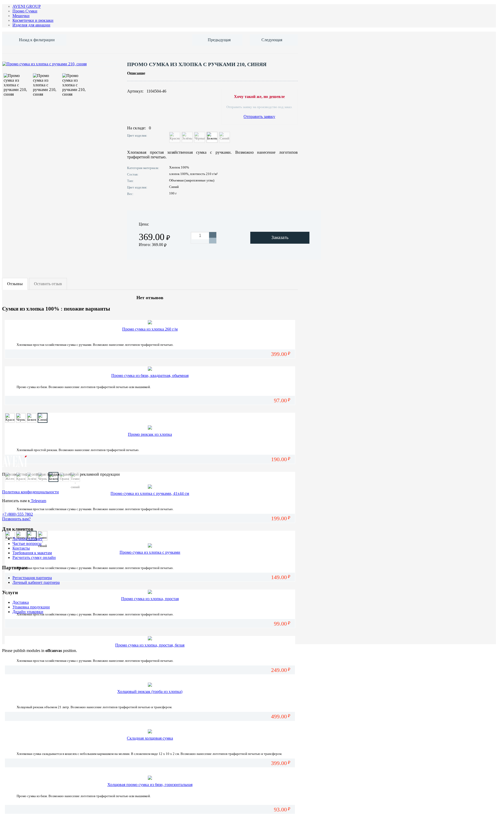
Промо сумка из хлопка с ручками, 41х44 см (149, 493)
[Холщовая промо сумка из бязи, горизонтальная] (150, 778)
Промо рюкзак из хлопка (150, 434)
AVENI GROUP (26, 6)
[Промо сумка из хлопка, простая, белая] (150, 638)
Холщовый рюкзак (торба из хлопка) (149, 691)
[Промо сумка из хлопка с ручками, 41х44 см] (150, 487)
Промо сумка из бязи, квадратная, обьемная (150, 375)
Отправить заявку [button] (259, 116)
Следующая (271, 40)
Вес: (130, 194)
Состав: (133, 174)
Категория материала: (143, 168)
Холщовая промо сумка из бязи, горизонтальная (149, 784)
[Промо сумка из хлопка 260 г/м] (150, 322)
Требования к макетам (32, 553)
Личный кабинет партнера (36, 582)
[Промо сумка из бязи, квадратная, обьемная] (150, 369)
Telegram (38, 501)
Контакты (21, 548)
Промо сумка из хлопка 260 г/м (150, 329)
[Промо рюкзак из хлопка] (150, 427)
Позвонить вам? (16, 519)
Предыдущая (219, 40)
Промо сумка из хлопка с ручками (150, 552)
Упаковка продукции (31, 607)
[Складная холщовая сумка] (150, 731)
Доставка (20, 602)
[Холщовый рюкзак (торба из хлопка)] (150, 685)
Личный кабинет (27, 539)
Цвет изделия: (137, 135)
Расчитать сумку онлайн (34, 557)
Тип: (130, 181)
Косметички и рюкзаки (32, 20)
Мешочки (21, 15)
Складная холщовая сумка (150, 738)
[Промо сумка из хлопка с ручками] (150, 545)
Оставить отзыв (48, 284)
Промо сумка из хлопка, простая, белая (149, 645)
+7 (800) (17, 514)
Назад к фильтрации (37, 40)
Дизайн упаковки (27, 611)
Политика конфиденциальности (30, 492)
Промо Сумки (24, 11)
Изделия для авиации (31, 25)
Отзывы (15, 284)
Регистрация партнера (32, 578)
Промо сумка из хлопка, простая (150, 599)
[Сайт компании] (14, 465)
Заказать (279, 237)
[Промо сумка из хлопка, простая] (150, 592)
